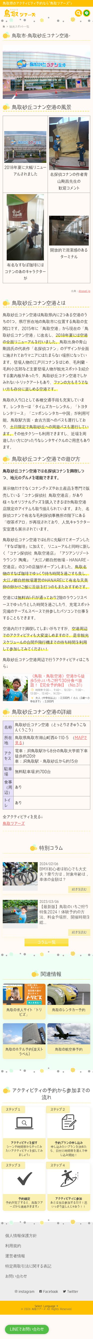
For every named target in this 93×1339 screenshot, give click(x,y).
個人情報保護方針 (21, 1235)
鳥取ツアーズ (14, 823)
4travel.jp (84, 291)
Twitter (72, 1291)
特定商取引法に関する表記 (28, 1266)
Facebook (50, 1291)
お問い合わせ (16, 1276)
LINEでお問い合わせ (27, 1329)
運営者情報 (15, 1256)
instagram (26, 1291)
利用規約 (13, 1246)
